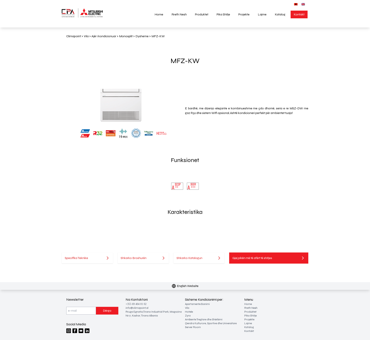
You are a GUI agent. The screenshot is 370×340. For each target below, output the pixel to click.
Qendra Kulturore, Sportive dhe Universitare (211, 323)
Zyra (188, 315)
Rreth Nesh (179, 14)
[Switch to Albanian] (295, 4)
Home (159, 14)
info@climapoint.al (137, 308)
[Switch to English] (303, 4)
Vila (187, 308)
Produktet (201, 14)
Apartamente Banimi (197, 304)
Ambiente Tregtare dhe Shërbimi (203, 319)
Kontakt (299, 14)
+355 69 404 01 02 (136, 304)
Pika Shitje (223, 14)
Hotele (189, 311)
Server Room (193, 327)
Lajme (262, 14)
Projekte (244, 14)
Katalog (280, 14)
